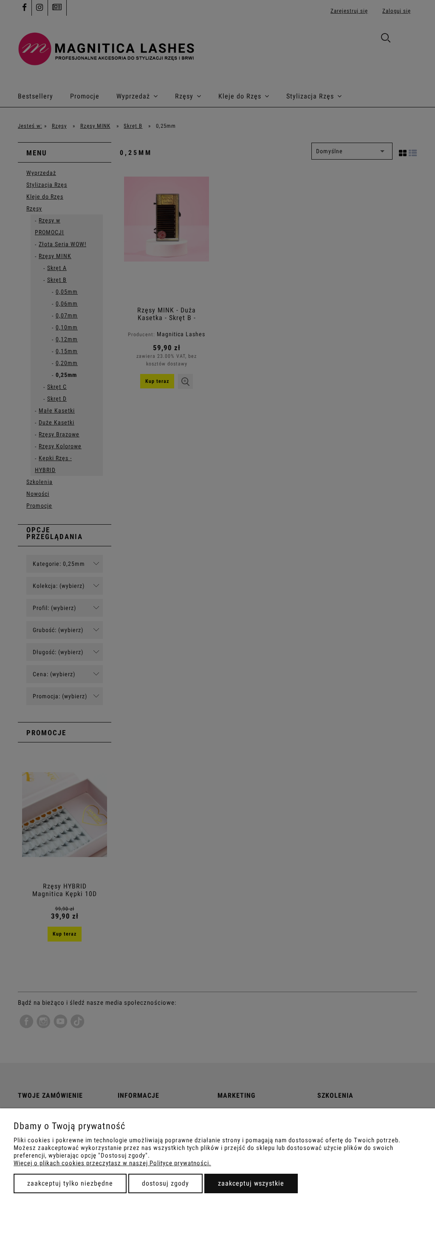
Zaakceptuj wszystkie (251, 1183)
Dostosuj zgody (165, 1183)
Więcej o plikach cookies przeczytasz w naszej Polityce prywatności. (112, 1163)
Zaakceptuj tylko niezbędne (70, 1183)
